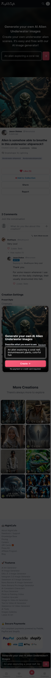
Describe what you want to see (21, 344)
